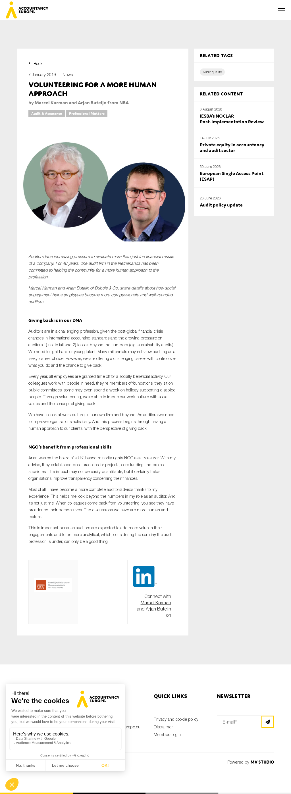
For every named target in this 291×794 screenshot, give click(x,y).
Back (38, 63)
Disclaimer (163, 726)
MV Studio (262, 762)
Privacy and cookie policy (176, 719)
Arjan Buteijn (158, 608)
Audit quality (212, 72)
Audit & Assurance (46, 113)
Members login (167, 734)
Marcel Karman (156, 602)
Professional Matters (87, 113)
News (68, 74)
